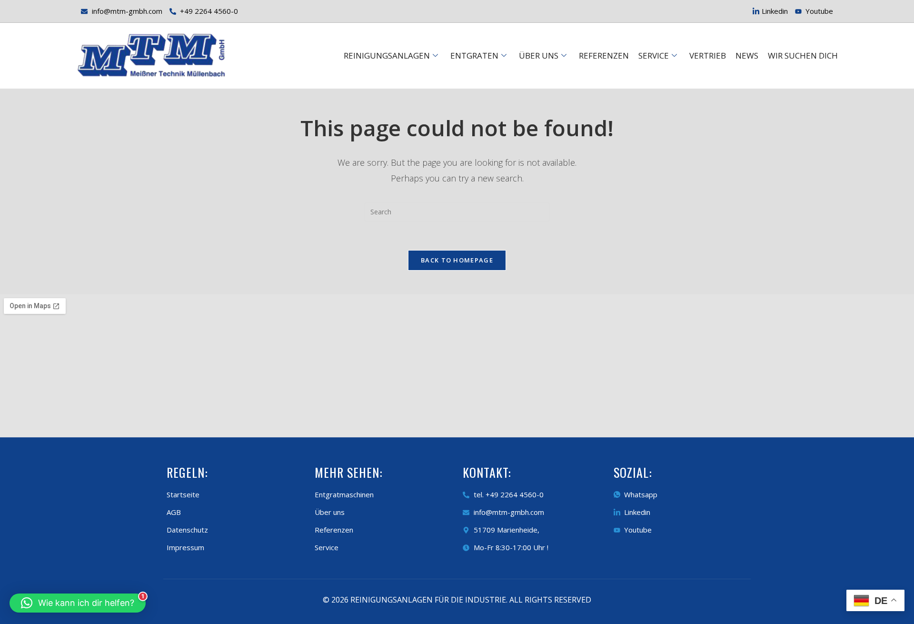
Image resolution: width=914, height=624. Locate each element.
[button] (78, 603)
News (746, 55)
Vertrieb (707, 55)
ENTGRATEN (474, 55)
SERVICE (653, 55)
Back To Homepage (457, 260)
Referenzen (604, 55)
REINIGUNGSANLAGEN (387, 55)
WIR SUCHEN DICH (803, 55)
